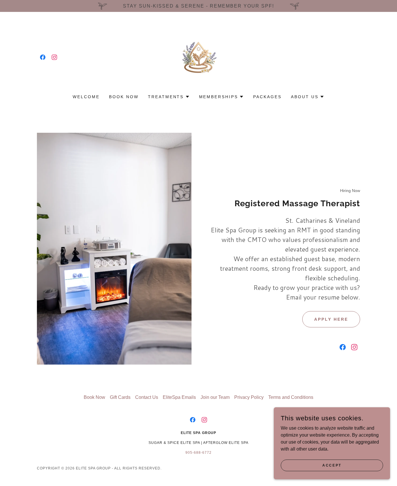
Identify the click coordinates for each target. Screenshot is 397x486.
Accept (331, 465)
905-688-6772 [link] (198, 453)
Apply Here (331, 319)
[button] (169, 96)
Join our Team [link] (215, 397)
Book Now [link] (124, 96)
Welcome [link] (86, 96)
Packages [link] (267, 96)
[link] (43, 57)
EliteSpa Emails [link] (179, 397)
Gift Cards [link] (120, 397)
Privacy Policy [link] (249, 397)
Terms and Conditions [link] (290, 397)
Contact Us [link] (146, 397)
